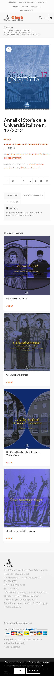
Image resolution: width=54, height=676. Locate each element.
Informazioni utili (26, 10)
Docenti (25, 6)
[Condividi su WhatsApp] (18, 181)
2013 (22, 168)
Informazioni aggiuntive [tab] (33, 195)
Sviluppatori (35, 6)
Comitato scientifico (26, 2)
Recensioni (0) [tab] (12, 202)
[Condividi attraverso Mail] (41, 181)
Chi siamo (12, 2)
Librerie (15, 6)
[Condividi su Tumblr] (35, 181)
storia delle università (32, 168)
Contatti (41, 2)
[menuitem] (12, 2)
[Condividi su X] (13, 181)
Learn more (33, 670)
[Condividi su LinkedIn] (30, 181)
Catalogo (8, 27)
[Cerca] (39, 17)
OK (20, 670)
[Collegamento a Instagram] (47, 181)
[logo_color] (22, 17)
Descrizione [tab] (12, 195)
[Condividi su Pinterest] (24, 181)
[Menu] (46, 18)
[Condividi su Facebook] (7, 181)
